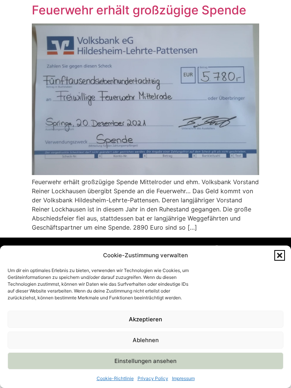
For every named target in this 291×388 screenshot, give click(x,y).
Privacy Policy (153, 378)
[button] (279, 255)
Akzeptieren (145, 319)
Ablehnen (146, 340)
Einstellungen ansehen (145, 361)
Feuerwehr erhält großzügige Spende (139, 10)
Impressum (183, 378)
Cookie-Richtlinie (115, 378)
